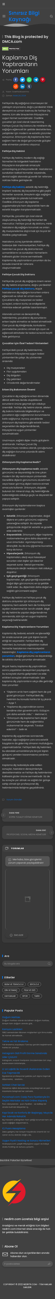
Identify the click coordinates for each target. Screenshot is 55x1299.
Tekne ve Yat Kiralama (15, 1041)
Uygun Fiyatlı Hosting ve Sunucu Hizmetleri (26, 1140)
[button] (15, 79)
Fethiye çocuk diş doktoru (18, 288)
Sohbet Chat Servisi (13, 1085)
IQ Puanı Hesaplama (13, 1128)
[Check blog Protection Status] (11, 48)
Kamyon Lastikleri (12, 1029)
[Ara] (51, 16)
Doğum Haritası (11, 1017)
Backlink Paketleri (10, 1160)
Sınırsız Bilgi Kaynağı (24, 16)
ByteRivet (26, 1160)
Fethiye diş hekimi (13, 187)
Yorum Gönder (14, 799)
